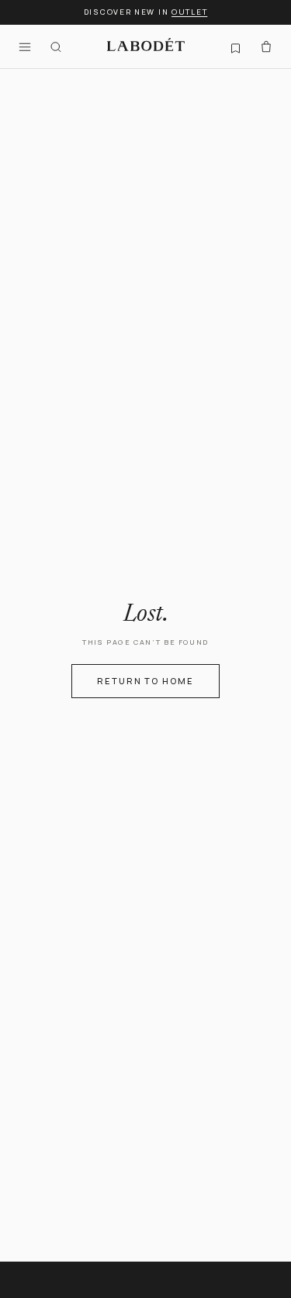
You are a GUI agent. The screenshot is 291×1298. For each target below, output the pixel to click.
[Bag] (266, 46)
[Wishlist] (235, 46)
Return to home (146, 681)
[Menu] (25, 46)
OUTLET (189, 12)
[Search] (56, 46)
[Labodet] (146, 46)
